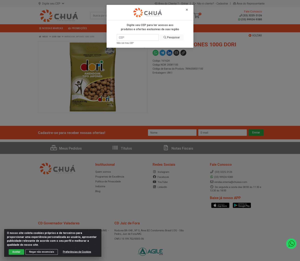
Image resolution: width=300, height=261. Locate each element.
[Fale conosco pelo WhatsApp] (291, 243)
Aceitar (16, 251)
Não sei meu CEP (125, 43)
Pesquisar (173, 37)
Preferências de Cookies (77, 251)
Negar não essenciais (41, 251)
